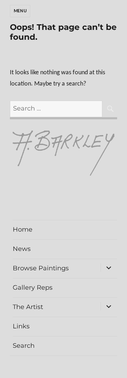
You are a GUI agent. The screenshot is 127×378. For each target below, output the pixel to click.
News (22, 249)
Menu (20, 11)
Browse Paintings (41, 268)
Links (21, 326)
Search (24, 345)
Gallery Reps (33, 287)
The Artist (28, 307)
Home (22, 229)
